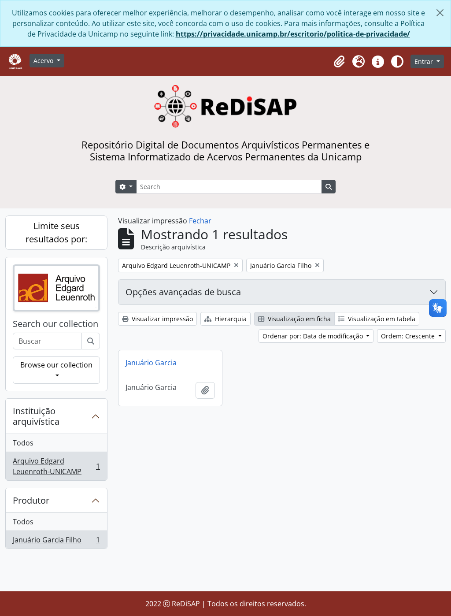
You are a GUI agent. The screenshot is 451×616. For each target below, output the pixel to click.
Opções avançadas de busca (183, 292)
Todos (23, 443)
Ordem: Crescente (408, 336)
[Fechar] (440, 12)
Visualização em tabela (380, 319)
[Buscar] (90, 341)
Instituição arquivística (36, 416)
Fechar (200, 221)
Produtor (31, 500)
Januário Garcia (151, 362)
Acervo (44, 60)
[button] (339, 61)
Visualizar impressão (161, 319)
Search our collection (55, 324)
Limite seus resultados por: (56, 232)
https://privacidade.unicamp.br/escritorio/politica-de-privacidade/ (293, 34)
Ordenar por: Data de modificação (313, 336)
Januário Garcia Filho (56, 542)
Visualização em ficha (298, 319)
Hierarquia (230, 319)
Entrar (424, 61)
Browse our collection (56, 365)
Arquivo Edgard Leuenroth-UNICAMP (56, 466)
